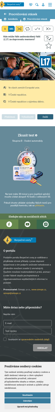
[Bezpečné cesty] (19, 240)
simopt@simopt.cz (12, 293)
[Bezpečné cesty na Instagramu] (45, 224)
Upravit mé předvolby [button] (27, 406)
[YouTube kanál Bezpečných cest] (27, 224)
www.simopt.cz (38, 289)
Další (45, 116)
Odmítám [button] (27, 401)
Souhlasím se (14, 339)
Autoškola (13, 19)
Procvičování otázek (37, 19)
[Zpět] (5, 14)
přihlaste (39, 205)
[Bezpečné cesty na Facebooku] (9, 224)
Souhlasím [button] (27, 395)
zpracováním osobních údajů (35, 339)
